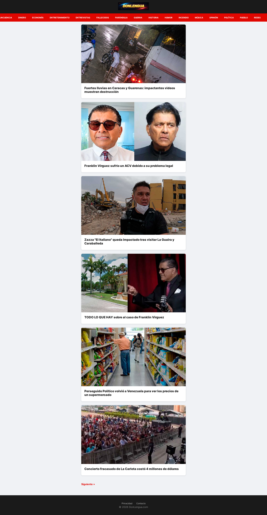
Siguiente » (88, 484)
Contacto (141, 503)
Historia (153, 17)
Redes (257, 17)
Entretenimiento (60, 17)
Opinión (213, 17)
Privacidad (127, 503)
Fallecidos (102, 17)
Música (199, 17)
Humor (168, 17)
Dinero (22, 17)
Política (229, 17)
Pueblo (244, 17)
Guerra (138, 17)
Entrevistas (83, 17)
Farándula (121, 17)
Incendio (184, 17)
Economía (38, 17)
